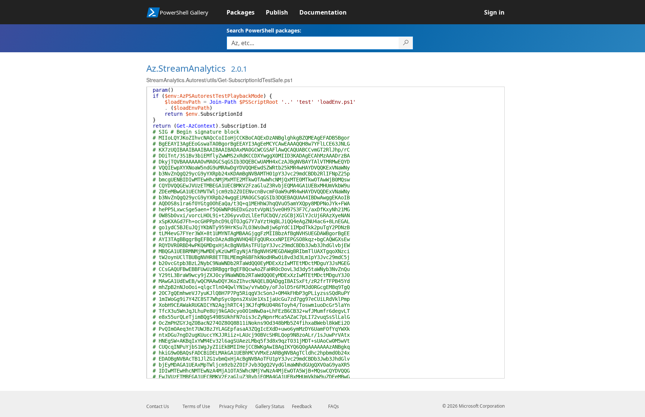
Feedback (302, 406)
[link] (246, 12)
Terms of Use (196, 406)
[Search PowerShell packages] (406, 43)
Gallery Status (269, 406)
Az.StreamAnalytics (186, 68)
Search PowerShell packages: (264, 30)
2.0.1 (239, 69)
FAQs (333, 406)
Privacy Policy (233, 406)
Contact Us (157, 406)
